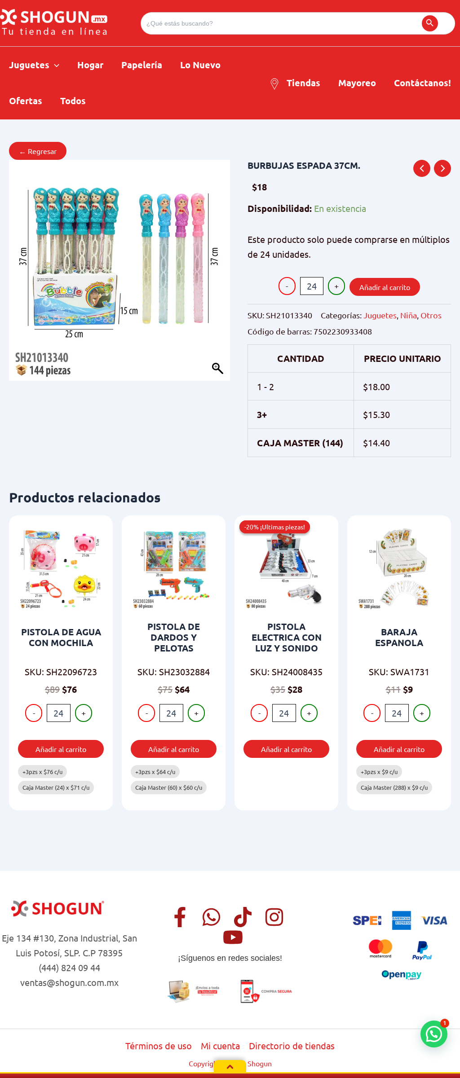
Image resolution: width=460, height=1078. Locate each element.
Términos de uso (158, 1045)
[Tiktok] (243, 917)
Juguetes (380, 315)
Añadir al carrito (384, 286)
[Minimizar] (230, 1067)
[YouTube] (233, 937)
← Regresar (38, 150)
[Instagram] (274, 917)
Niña (408, 315)
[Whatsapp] (211, 917)
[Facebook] (180, 917)
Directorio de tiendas (292, 1045)
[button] (54, 65)
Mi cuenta (220, 1045)
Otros (431, 315)
